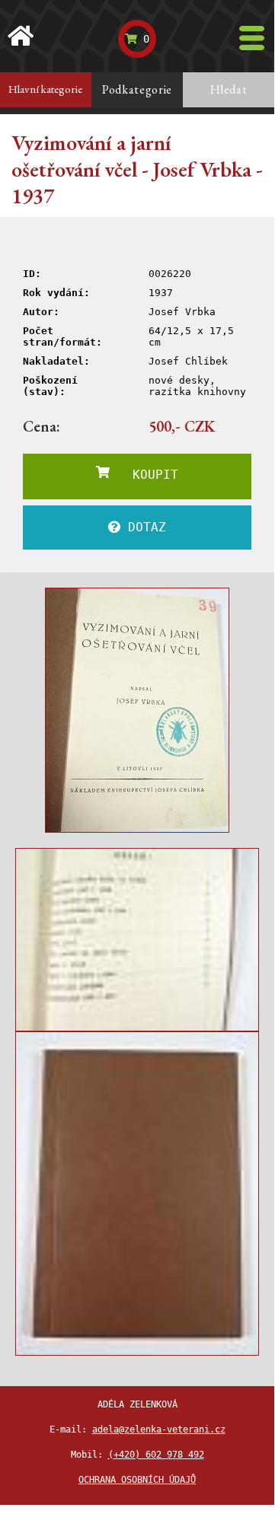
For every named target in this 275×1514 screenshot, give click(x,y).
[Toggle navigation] (251, 38)
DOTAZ (143, 527)
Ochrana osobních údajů (137, 1479)
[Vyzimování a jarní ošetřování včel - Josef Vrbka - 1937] (137, 710)
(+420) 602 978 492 (156, 1454)
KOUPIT (144, 474)
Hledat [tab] (229, 89)
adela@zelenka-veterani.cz (158, 1429)
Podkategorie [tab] (137, 89)
